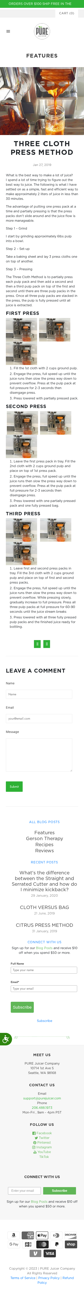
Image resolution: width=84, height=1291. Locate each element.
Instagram (43, 1147)
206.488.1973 (42, 1107)
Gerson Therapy (44, 838)
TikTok (43, 1157)
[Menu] (8, 31)
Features (44, 833)
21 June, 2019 (44, 913)
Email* (15, 982)
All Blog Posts (44, 822)
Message (12, 732)
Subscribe (22, 1007)
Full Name (17, 963)
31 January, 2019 (44, 931)
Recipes (44, 844)
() (66, 13)
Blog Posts (44, 948)
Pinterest (43, 1142)
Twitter (43, 1138)
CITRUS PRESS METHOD (44, 925)
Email (10, 707)
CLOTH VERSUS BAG (44, 907)
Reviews (44, 851)
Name (10, 683)
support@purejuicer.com (42, 1098)
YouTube (44, 1152)
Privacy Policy (49, 1278)
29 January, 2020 (44, 895)
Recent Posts (44, 862)
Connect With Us (45, 942)
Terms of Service (23, 1278)
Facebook (44, 1133)
